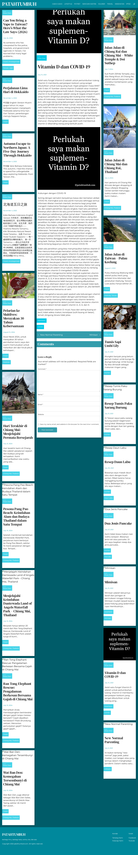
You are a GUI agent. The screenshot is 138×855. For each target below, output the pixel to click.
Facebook (132, 838)
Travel (5, 62)
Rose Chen (7, 13)
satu (67, 230)
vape (11, 68)
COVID (40, 327)
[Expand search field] (134, 4)
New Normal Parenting (51, 335)
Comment (42, 369)
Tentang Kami (117, 838)
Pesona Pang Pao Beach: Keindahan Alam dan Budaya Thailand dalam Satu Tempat (16, 516)
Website (41, 414)
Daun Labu (109, 498)
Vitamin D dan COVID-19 (115, 675)
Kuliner (107, 373)
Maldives (6, 362)
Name (40, 395)
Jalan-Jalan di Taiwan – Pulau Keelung (116, 258)
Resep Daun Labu (117, 462)
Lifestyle (108, 769)
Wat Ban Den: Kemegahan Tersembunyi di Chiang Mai (15, 778)
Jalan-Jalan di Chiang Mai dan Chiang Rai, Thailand (116, 166)
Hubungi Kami (117, 841)
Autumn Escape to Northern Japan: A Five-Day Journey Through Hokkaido (17, 149)
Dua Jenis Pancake (118, 523)
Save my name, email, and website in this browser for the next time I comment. (69, 424)
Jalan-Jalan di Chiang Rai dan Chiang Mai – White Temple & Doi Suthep (119, 55)
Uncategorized (13, 62)
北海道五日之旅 (15, 204)
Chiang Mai (7, 474)
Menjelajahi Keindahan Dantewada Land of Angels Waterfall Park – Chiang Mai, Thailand (17, 605)
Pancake (108, 557)
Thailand (15, 474)
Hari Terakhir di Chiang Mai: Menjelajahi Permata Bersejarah (18, 431)
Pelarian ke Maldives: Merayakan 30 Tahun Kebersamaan (13, 318)
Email (40, 404)
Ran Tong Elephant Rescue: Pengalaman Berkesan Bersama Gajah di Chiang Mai (18, 691)
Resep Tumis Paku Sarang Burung (118, 405)
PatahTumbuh (19, 3)
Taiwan (5, 68)
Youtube (132, 841)
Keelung (108, 295)
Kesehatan (41, 320)
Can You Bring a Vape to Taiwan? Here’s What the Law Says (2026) (15, 26)
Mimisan (93, 335)
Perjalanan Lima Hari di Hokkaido (15, 90)
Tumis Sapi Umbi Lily (113, 344)
